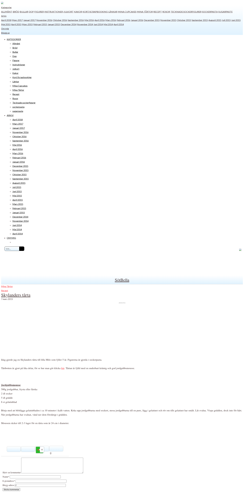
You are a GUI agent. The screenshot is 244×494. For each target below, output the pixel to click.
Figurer (39, 11)
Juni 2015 (236, 20)
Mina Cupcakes (127, 11)
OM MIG (11, 238)
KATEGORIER (14, 39)
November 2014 (85, 24)
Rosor (166, 11)
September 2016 (76, 20)
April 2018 (6, 20)
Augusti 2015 (214, 20)
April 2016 (99, 20)
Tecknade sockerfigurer (186, 11)
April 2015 (16, 24)
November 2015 (168, 20)
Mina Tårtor (145, 11)
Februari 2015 (40, 24)
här (62, 368)
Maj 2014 (108, 24)
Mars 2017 (17, 20)
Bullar (24, 11)
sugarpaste (225, 11)
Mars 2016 (110, 20)
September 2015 (200, 20)
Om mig (5, 28)
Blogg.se (5, 32)
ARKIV (10, 115)
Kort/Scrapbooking (95, 11)
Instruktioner (53, 11)
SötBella (122, 280)
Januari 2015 (54, 24)
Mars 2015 (27, 24)
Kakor (78, 11)
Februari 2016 (123, 20)
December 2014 (68, 24)
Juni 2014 (98, 24)
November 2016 (44, 20)
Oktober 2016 (60, 20)
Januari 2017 (29, 20)
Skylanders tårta (15, 295)
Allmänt (6, 11)
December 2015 (152, 20)
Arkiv (3, 16)
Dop (31, 11)
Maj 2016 (89, 20)
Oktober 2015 (184, 20)
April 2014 (119, 24)
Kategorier (6, 7)
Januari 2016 (137, 20)
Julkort (68, 11)
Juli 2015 (226, 20)
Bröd (16, 11)
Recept (157, 11)
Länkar (112, 11)
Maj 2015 (6, 24)
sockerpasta (210, 11)
